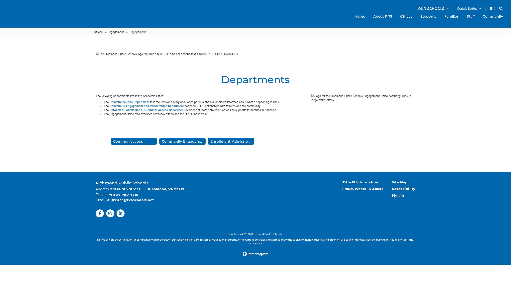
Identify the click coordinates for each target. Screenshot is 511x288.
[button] (433, 9)
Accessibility (403, 189)
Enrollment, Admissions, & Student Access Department (147, 110)
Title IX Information (360, 182)
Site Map (400, 182)
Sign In (398, 195)
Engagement (116, 32)
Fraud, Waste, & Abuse (363, 189)
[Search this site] (501, 9)
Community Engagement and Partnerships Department (147, 106)
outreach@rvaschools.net (130, 200)
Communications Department (129, 102)
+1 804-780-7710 (123, 195)
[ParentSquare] (255, 254)
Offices (98, 32)
